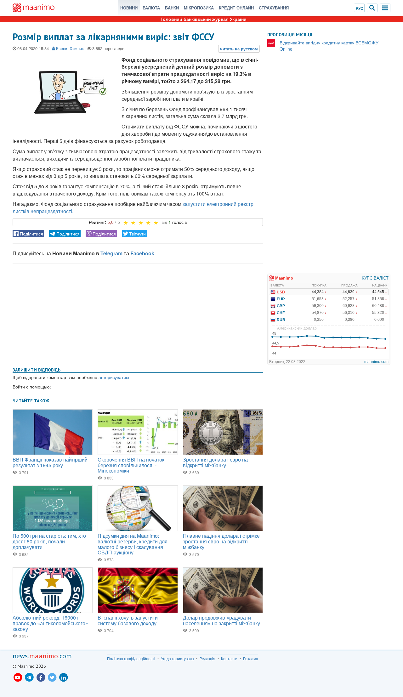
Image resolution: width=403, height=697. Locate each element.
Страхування (274, 8)
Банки (172, 8)
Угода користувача (177, 658)
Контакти (229, 658)
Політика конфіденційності (131, 658)
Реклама (250, 658)
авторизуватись (114, 377)
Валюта (151, 8)
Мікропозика (199, 8)
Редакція (207, 658)
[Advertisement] (138, 314)
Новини (129, 8)
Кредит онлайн (236, 8)
